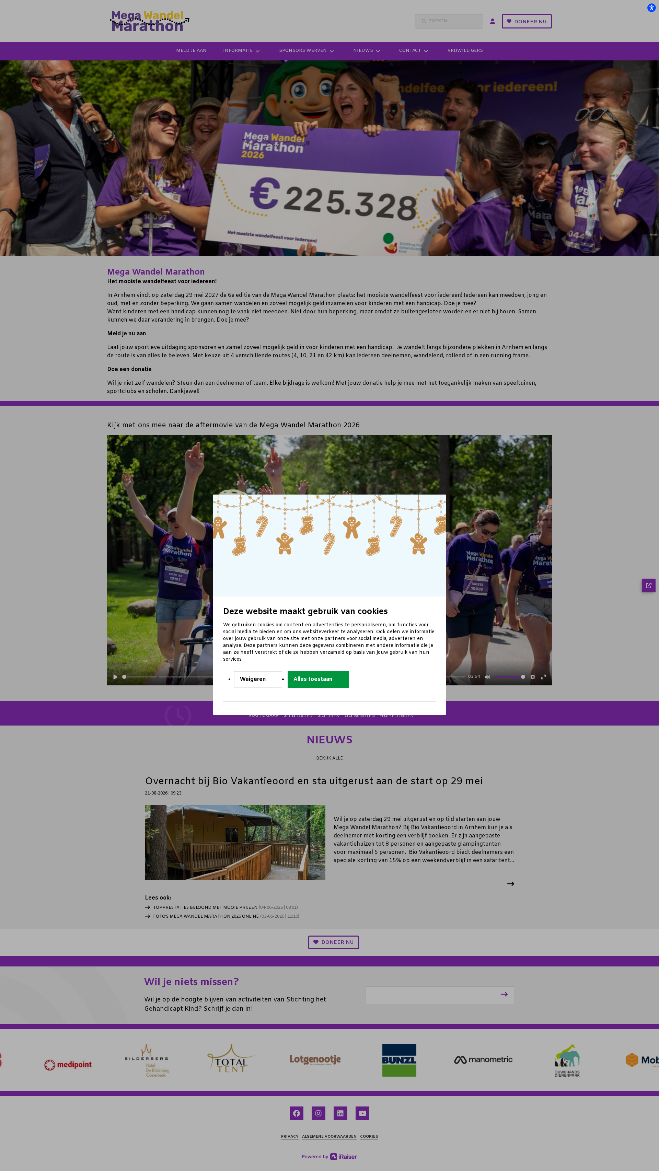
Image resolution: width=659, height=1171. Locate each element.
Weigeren (253, 679)
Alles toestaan (313, 679)
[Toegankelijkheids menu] (651, 7)
